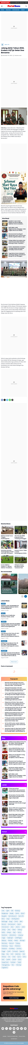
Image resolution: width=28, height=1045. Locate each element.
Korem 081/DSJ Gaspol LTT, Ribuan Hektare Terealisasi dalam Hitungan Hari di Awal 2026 (6, 566)
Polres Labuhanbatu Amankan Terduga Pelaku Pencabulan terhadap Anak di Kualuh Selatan (17, 248)
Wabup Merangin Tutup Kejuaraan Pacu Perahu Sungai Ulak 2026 (17, 803)
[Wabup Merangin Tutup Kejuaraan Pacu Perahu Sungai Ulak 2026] (5, 803)
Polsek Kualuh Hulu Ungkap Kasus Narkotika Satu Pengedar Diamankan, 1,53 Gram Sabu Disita (16, 856)
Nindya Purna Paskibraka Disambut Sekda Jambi (8, 616)
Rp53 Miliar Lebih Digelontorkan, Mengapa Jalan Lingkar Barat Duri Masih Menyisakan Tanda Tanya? (17, 229)
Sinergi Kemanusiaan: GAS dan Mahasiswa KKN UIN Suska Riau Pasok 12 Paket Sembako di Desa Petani (15, 689)
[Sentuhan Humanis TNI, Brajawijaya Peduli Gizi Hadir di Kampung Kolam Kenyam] (7, 544)
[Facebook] (2, 400)
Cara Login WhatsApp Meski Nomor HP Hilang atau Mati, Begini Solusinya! (15, 693)
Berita (3, 613)
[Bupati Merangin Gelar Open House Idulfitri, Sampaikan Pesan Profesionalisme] (5, 816)
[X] (5, 400)
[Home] (2, 44)
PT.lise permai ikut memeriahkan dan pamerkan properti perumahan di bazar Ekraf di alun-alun (7, 591)
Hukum (23, 10)
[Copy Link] (12, 400)
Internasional (15, 10)
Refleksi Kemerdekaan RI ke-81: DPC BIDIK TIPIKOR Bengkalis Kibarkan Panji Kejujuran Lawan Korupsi (9, 644)
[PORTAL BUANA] (14, 6)
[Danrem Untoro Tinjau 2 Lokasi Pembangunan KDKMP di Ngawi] (21, 544)
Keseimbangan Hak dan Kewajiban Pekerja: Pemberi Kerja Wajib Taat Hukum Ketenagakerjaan (10, 625)
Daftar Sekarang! (14, 998)
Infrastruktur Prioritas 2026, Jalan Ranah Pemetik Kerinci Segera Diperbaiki (16, 796)
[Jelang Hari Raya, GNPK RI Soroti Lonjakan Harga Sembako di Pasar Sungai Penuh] (5, 823)
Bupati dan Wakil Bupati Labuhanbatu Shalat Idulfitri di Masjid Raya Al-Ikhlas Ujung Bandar (17, 869)
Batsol (3, 631)
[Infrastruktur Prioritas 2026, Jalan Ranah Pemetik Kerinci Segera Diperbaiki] (5, 797)
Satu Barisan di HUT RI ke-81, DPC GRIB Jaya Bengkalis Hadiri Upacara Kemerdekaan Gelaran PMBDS (10, 635)
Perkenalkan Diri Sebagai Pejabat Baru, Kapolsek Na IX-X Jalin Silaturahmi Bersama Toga (17, 843)
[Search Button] (26, 6)
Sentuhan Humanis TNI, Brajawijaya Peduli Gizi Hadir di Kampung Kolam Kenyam (7, 552)
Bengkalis (4, 641)
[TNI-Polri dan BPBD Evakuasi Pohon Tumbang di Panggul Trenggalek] (21, 530)
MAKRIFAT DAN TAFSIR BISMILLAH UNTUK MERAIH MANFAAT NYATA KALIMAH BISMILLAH (16, 222)
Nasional (8, 10)
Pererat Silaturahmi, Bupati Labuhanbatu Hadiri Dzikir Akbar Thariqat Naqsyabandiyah (16, 850)
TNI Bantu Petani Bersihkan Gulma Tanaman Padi (19, 566)
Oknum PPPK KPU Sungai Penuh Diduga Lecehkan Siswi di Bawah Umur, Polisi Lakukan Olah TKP (17, 809)
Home (2, 10)
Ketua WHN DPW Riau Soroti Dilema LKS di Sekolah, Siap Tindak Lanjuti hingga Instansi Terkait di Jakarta (17, 750)
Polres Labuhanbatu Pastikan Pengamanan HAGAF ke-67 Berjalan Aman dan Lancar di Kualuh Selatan (17, 863)
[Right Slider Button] (26, 9)
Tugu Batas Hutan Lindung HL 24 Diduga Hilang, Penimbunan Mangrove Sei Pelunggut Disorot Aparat (17, 255)
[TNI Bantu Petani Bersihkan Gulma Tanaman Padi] (21, 559)
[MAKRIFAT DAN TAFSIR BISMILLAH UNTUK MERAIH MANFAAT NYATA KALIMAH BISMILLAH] (5, 223)
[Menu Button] (1, 6)
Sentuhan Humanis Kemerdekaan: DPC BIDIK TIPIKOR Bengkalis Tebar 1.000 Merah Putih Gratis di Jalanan (10, 654)
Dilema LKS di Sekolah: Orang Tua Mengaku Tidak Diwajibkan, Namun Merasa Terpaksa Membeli (17, 756)
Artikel (3, 603)
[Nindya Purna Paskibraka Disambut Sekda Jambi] (24, 615)
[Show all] (25, 738)
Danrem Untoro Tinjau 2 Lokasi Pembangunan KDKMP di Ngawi (21, 552)
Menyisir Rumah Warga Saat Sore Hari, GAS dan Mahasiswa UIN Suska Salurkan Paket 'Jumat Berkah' (15, 684)
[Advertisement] (14, 27)
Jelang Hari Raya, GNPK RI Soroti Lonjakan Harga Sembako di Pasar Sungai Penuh (16, 822)
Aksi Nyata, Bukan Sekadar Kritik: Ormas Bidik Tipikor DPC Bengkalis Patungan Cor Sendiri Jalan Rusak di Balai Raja (17, 769)
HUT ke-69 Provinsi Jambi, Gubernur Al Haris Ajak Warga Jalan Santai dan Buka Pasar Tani (15, 725)
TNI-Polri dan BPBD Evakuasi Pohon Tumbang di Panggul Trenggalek (20, 537)
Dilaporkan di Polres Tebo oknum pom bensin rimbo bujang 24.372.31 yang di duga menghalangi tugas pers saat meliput (14, 704)
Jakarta (4, 621)
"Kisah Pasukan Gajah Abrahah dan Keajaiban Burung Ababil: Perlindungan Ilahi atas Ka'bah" (15, 698)
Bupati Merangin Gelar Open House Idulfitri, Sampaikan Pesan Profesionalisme (16, 816)
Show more (14, 661)
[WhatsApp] (10, 400)
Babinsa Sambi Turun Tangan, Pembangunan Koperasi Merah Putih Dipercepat (7, 537)
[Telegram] (7, 400)
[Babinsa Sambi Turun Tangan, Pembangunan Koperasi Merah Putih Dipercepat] (7, 530)
